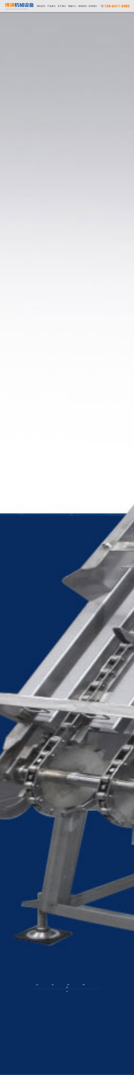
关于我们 (62, 6)
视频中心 (72, 6)
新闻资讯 (82, 6)
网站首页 (41, 6)
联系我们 (93, 6)
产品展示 (51, 6)
